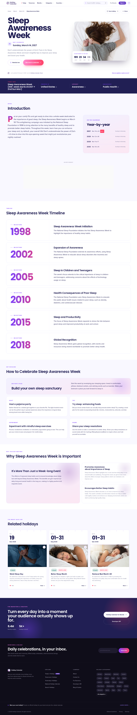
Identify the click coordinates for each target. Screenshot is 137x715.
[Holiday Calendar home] (11, 3)
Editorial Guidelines (112, 711)
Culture (99, 678)
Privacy (121, 711)
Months (39, 3)
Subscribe (124, 650)
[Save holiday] (44, 547)
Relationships (110, 686)
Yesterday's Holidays (51, 680)
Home (9, 11)
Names (114, 682)
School (126, 686)
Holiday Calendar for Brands (115, 615)
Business (116, 674)
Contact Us (76, 677)
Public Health (110, 87)
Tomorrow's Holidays (51, 677)
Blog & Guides (77, 687)
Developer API (116, 621)
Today (24, 3)
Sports (107, 690)
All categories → (102, 694)
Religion (119, 686)
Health (124, 678)
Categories (49, 3)
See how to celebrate (32, 62)
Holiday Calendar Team (37, 73)
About (75, 673)
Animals (100, 674)
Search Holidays (49, 687)
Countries (59, 3)
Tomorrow (32, 3)
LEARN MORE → (124, 705)
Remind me (16, 62)
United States (48, 87)
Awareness (78, 87)
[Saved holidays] (129, 3)
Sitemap (127, 711)
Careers (124, 674)
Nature (121, 682)
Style (113, 690)
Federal (106, 678)
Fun (118, 678)
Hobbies (100, 682)
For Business (77, 680)
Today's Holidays (52, 673)
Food (113, 678)
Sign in (122, 3)
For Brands (113, 3)
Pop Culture (101, 686)
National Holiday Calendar (52, 684)
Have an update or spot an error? (120, 73)
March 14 (21, 11)
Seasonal (100, 690)
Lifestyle (107, 682)
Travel (125, 690)
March (15, 11)
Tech (119, 690)
